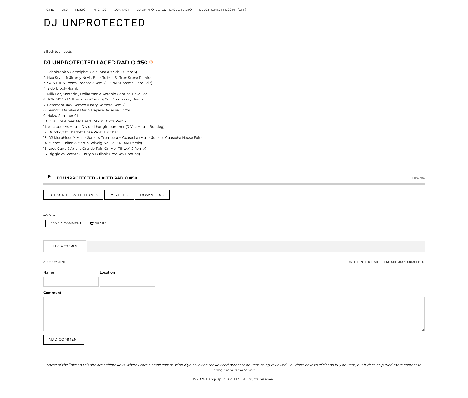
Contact (121, 9)
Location (107, 272)
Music (80, 9)
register (374, 262)
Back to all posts (58, 51)
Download (152, 195)
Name (48, 272)
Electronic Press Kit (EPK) (222, 9)
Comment (52, 292)
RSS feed (119, 195)
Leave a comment (65, 223)
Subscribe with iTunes (73, 195)
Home (49, 9)
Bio (64, 9)
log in (358, 262)
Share (101, 223)
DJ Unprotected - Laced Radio (164, 9)
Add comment (64, 339)
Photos (100, 9)
